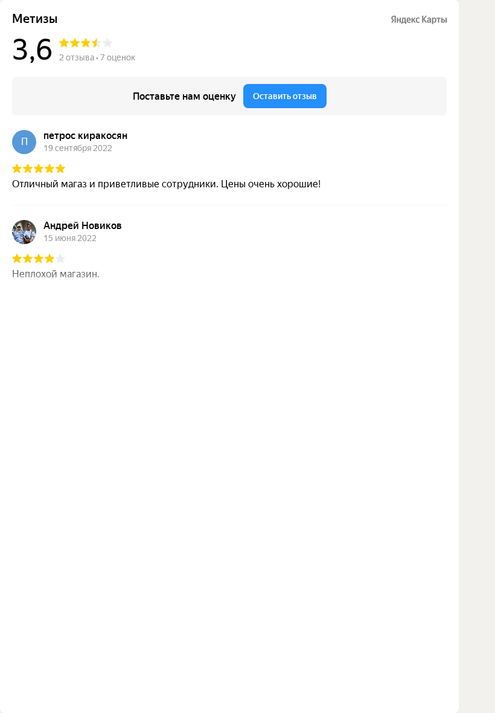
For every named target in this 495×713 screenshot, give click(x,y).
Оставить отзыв (285, 96)
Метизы (34, 19)
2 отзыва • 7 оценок (97, 57)
